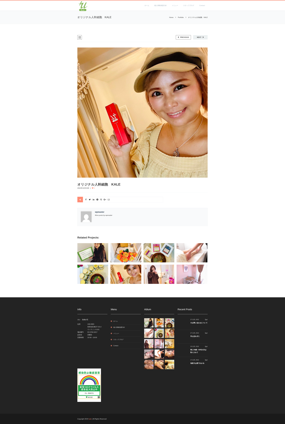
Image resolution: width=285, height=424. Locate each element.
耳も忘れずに (195, 336)
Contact (202, 5)
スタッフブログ (188, 5)
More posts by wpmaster (103, 215)
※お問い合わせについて (199, 323)
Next (199, 37)
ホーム (147, 5)
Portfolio (180, 17)
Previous (184, 37)
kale (90, 419)
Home (171, 17)
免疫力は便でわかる (197, 363)
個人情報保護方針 (160, 5)
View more (92, 252)
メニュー (175, 5)
